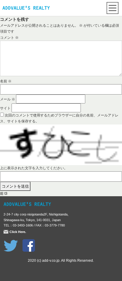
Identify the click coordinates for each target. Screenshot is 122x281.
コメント (9, 38)
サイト (5, 108)
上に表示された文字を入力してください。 (34, 168)
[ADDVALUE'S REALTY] (26, 9)
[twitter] (11, 242)
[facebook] (29, 242)
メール (7, 99)
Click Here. (17, 232)
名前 (6, 81)
